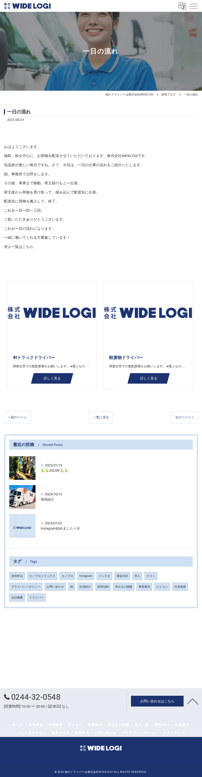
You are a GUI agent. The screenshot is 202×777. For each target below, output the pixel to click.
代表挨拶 (180, 586)
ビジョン (162, 586)
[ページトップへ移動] (193, 701)
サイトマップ (174, 733)
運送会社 (122, 576)
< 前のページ (17, 417)
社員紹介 (85, 586)
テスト (151, 576)
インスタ (104, 576)
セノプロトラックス (42, 576)
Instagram (85, 576)
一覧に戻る (101, 417)
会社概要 (17, 597)
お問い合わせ (55, 586)
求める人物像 (123, 586)
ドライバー (36, 597)
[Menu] (194, 6)
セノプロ (67, 576)
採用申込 (17, 576)
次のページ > (184, 417)
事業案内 (144, 586)
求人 (137, 576)
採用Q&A (103, 586)
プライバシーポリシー (25, 586)
